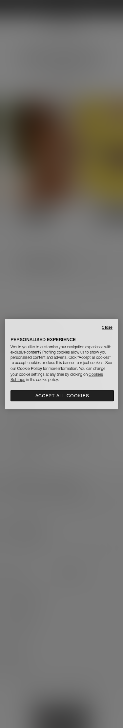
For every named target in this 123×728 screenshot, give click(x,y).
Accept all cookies (62, 396)
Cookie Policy (29, 368)
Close (107, 327)
